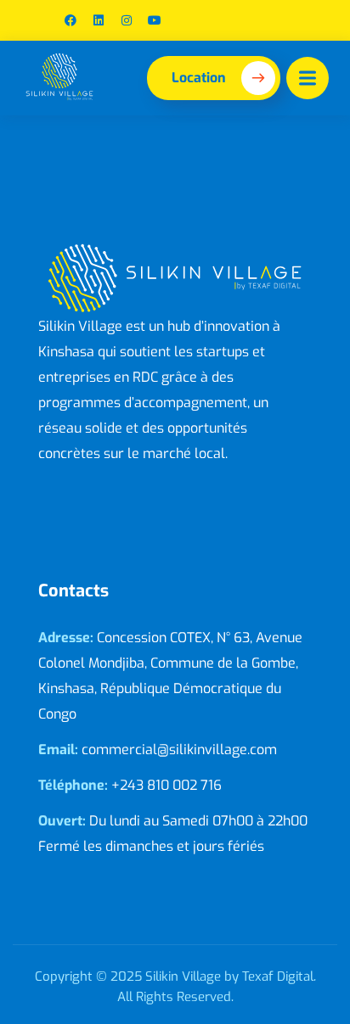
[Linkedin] (98, 20)
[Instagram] (126, 20)
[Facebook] (70, 20)
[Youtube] (155, 20)
